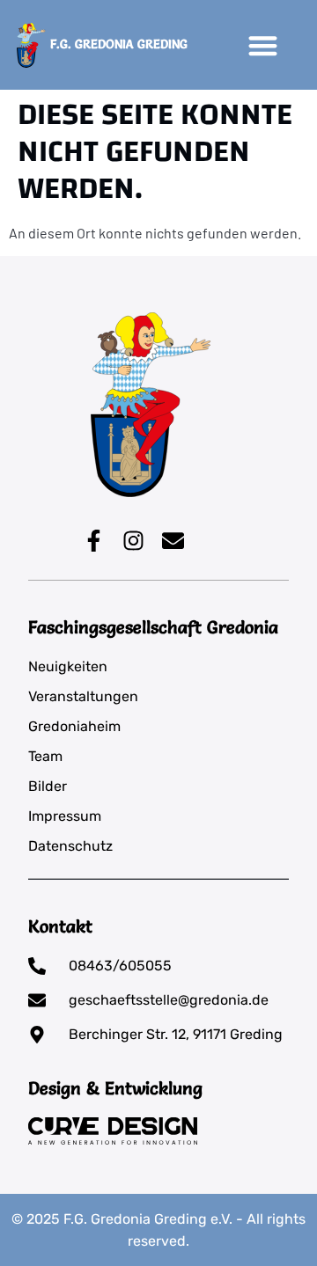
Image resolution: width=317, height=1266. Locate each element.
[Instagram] (133, 541)
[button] (263, 45)
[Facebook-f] (94, 541)
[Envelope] (173, 541)
